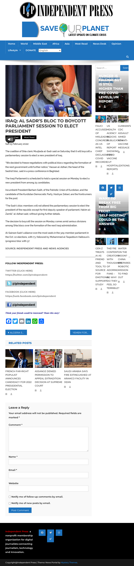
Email (13, 470)
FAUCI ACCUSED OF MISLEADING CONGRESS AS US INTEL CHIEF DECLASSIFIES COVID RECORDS (100, 143)
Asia (67, 43)
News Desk (99, 43)
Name (13, 456)
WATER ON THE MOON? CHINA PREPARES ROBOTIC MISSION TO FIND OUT (123, 263)
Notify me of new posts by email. (30, 503)
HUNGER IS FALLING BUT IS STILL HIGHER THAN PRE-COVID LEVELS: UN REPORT (111, 88)
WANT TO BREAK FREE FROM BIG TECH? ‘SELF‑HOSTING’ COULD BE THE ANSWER (112, 211)
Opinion (116, 43)
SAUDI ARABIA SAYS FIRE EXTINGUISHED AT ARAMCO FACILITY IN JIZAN (77, 377)
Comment (15, 424)
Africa (55, 43)
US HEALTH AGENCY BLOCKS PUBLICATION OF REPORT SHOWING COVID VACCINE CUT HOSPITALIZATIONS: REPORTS (112, 147)
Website (13, 483)
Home (11, 43)
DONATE (31, 50)
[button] (10, 139)
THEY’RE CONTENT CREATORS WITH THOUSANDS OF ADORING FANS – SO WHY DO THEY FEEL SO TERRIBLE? (112, 268)
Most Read (81, 43)
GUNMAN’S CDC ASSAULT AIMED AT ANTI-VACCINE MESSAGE (123, 136)
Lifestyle (13, 50)
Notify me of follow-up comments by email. (37, 496)
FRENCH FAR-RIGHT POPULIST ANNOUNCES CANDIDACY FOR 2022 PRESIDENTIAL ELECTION (18, 380)
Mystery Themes (69, 562)
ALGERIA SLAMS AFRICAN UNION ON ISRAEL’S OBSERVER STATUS (18, 332)
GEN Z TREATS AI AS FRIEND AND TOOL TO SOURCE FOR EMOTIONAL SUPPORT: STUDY (100, 266)
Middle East (40, 43)
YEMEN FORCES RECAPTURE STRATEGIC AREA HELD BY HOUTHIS (82, 332)
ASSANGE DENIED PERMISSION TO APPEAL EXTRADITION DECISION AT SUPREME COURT (48, 378)
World (24, 43)
